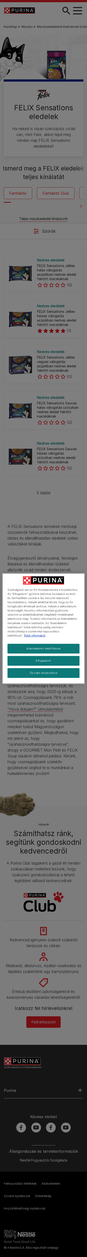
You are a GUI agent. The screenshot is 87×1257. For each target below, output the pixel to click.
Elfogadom (43, 660)
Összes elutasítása (43, 672)
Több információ (34, 635)
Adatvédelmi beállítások (43, 648)
